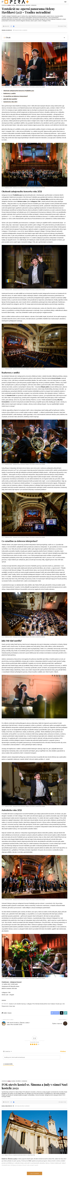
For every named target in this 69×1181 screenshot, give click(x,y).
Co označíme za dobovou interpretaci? (15, 96)
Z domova (33, 5)
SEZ (64, 1004)
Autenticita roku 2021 (10, 102)
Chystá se (4, 5)
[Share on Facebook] (11, 26)
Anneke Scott (12, 1004)
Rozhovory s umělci (9, 93)
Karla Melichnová (7, 1106)
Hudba (9, 5)
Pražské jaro (59, 1004)
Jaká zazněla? (10, 99)
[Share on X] (61, 1013)
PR (13, 1106)
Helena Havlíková (7, 30)
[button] (3, 2)
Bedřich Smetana (21, 1004)
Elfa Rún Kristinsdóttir (41, 1004)
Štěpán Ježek (5, 1006)
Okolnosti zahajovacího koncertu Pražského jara (18, 90)
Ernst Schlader (51, 1004)
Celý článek (34, 1173)
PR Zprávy (18, 1081)
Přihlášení (63, 1051)
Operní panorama (20, 5)
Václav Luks (12, 1006)
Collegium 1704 (30, 1004)
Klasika (13, 5)
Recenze (28, 5)
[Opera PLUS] (17, 2)
